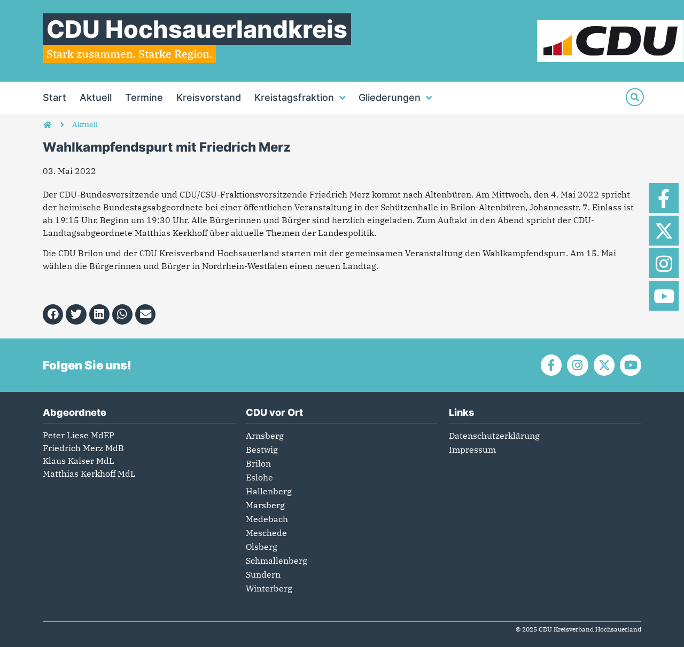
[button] (53, 314)
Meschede (266, 532)
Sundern (263, 574)
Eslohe (259, 477)
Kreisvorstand (208, 97)
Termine (144, 97)
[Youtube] (664, 296)
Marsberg (265, 505)
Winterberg (269, 588)
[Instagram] (664, 263)
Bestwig (262, 449)
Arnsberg (265, 435)
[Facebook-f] (664, 198)
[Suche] (635, 97)
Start (54, 97)
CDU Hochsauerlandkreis (196, 29)
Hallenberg (269, 491)
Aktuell (96, 97)
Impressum (472, 449)
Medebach (267, 519)
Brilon (258, 463)
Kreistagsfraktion (294, 97)
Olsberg (261, 546)
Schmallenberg (276, 560)
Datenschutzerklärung (494, 435)
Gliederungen (390, 97)
